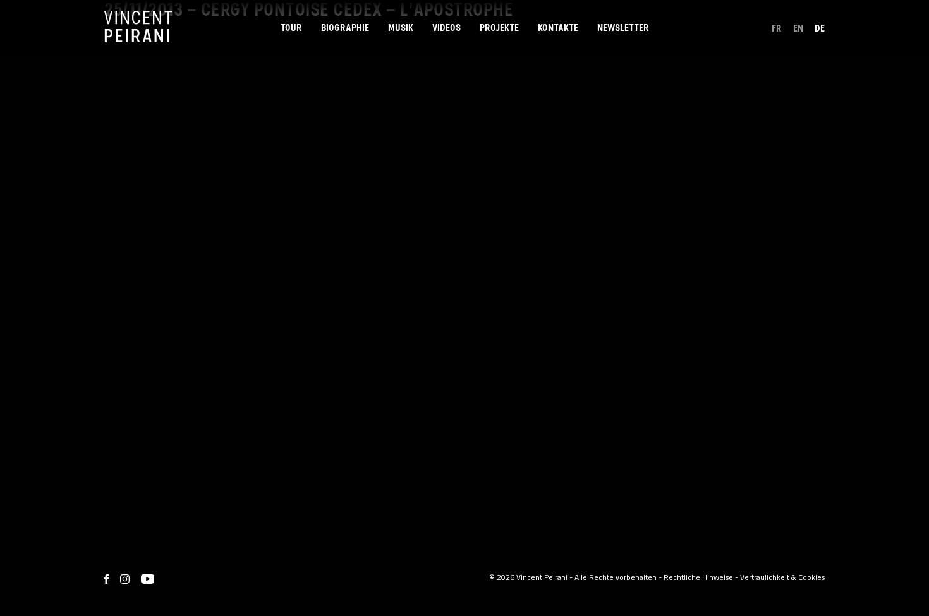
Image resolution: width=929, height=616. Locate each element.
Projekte (499, 28)
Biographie (345, 28)
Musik (400, 28)
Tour (291, 28)
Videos (446, 28)
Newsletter (623, 28)
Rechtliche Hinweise (698, 577)
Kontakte (558, 28)
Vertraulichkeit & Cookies (782, 577)
